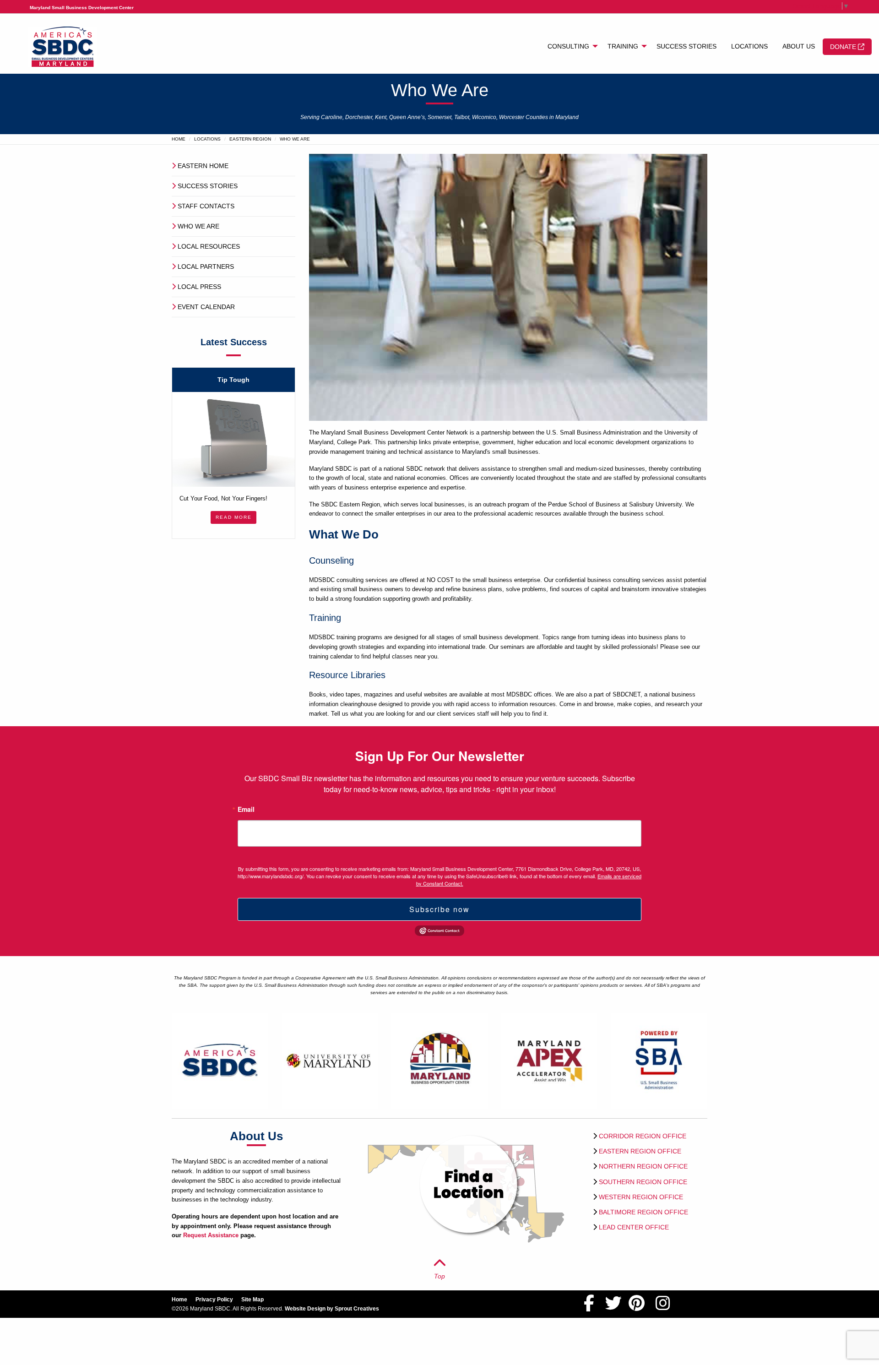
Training (623, 46)
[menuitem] (570, 46)
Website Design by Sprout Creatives (332, 1308)
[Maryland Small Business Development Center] (62, 46)
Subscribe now (439, 909)
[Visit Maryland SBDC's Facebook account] (589, 1307)
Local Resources (209, 246)
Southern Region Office (643, 1182)
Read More (234, 517)
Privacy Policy (214, 1299)
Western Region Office (641, 1197)
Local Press (199, 286)
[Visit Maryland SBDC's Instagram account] (663, 1307)
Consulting (568, 46)
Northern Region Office (643, 1166)
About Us (798, 46)
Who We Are (198, 226)
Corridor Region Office (642, 1136)
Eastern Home (203, 165)
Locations (749, 46)
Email (246, 810)
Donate (844, 46)
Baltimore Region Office (643, 1212)
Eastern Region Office (640, 1151)
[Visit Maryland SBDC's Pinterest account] (637, 1307)
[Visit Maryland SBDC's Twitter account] (613, 1307)
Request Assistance (211, 1235)
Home (178, 138)
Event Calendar (206, 306)
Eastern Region (250, 138)
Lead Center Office (634, 1227)
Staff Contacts (206, 206)
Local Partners (206, 266)
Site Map (252, 1299)
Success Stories (686, 46)
